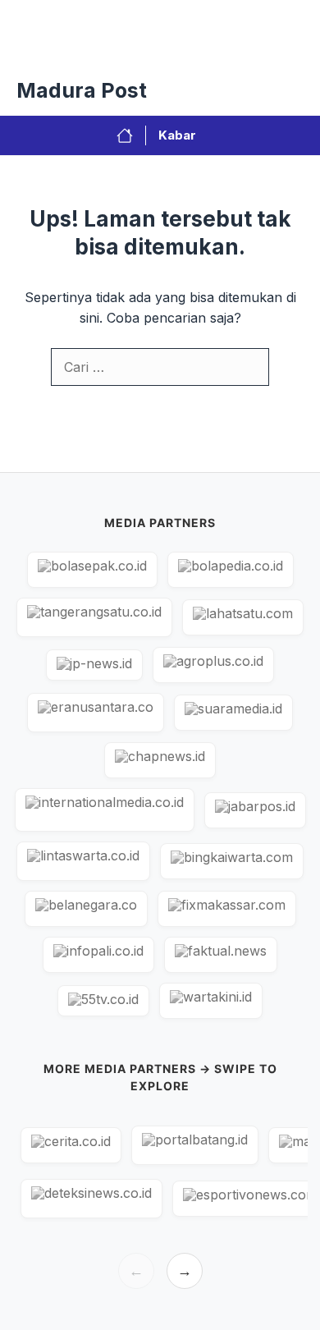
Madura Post (81, 90)
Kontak (211, 49)
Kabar (177, 135)
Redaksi (141, 49)
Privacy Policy (52, 49)
